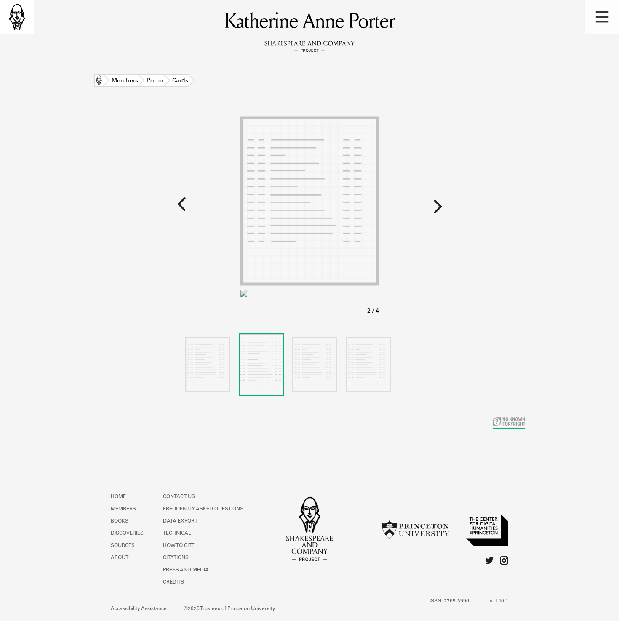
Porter (155, 81)
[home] (17, 17)
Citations (176, 557)
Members (125, 81)
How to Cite (179, 545)
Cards (180, 81)
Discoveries (127, 533)
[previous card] (120, 210)
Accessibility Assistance (139, 608)
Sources (123, 545)
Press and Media (186, 570)
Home (99, 81)
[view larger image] (309, 214)
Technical (177, 533)
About (119, 557)
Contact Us (179, 496)
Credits (173, 582)
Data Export (180, 521)
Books (119, 521)
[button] (602, 17)
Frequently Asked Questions (203, 509)
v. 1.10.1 (499, 601)
